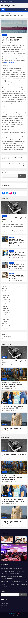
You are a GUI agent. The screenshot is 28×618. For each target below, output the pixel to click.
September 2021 (6, 326)
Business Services (6, 336)
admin (13, 42)
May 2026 (4, 288)
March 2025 (5, 306)
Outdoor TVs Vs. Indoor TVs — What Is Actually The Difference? (17, 276)
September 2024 (6, 312)
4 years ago (6, 42)
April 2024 (4, 317)
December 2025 (6, 299)
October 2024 (5, 310)
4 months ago (14, 268)
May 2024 (4, 315)
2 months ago (7, 221)
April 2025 (4, 304)
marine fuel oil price (9, 62)
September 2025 (6, 301)
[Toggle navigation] (7, 9)
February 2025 (5, 308)
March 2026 (5, 293)
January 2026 (5, 297)
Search (4, 172)
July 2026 (4, 286)
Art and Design (5, 334)
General (4, 35)
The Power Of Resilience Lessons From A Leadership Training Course (17, 254)
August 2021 (5, 328)
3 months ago (14, 257)
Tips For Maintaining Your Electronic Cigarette (15, 165)
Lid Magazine (8, 5)
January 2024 (5, 319)
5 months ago (14, 280)
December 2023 (6, 321)
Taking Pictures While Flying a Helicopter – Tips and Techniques (14, 158)
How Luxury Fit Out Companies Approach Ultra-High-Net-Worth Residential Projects (17, 241)
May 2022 (4, 323)
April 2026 (4, 290)
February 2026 (5, 295)
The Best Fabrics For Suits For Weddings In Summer (17, 265)
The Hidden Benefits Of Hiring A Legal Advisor (12, 568)
